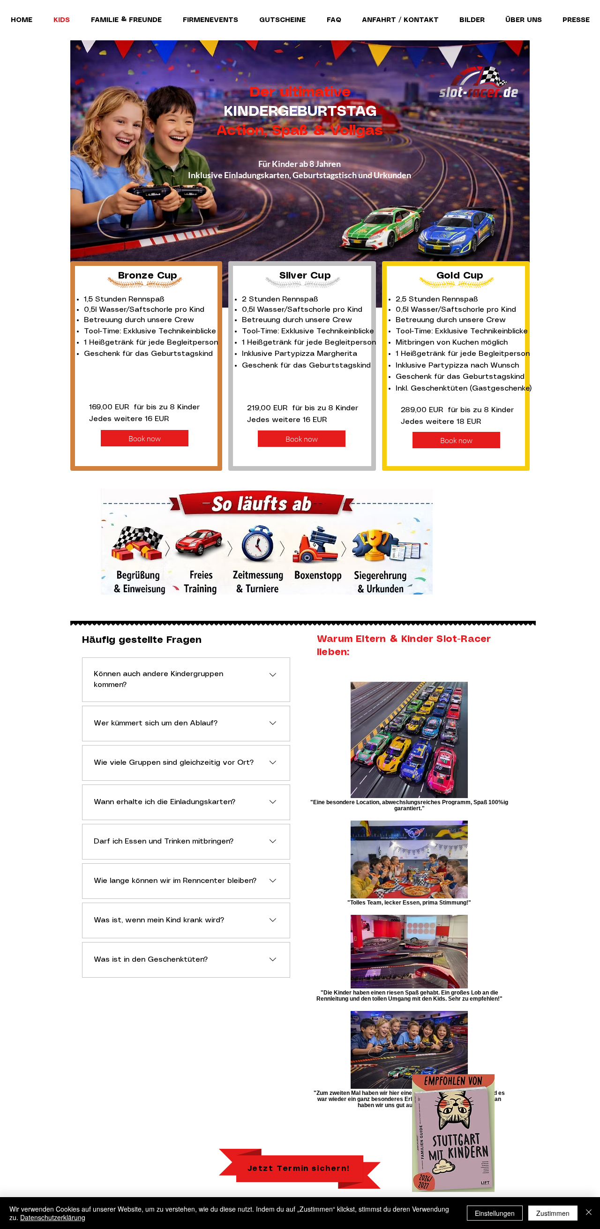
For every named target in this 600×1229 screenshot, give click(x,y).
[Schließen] (588, 1213)
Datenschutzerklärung (52, 1217)
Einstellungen (495, 1213)
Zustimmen (553, 1213)
